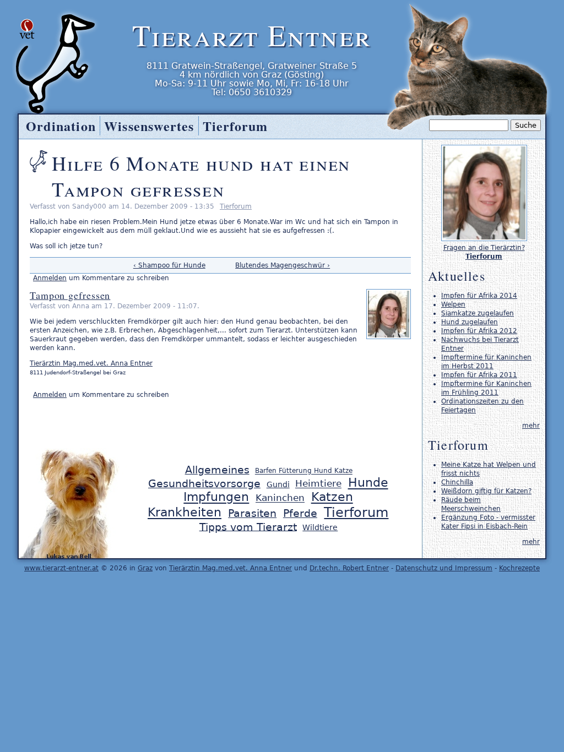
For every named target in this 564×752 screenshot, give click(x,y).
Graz (145, 568)
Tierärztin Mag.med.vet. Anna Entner (91, 363)
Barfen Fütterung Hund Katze (303, 471)
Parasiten (252, 513)
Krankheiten (184, 513)
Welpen (453, 304)
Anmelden (50, 278)
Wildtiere (320, 527)
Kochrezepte (519, 568)
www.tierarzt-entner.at (61, 568)
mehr (531, 425)
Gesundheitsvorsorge (204, 483)
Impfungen (216, 497)
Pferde (300, 513)
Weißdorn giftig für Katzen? (486, 491)
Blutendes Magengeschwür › (282, 265)
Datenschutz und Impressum (443, 568)
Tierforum (236, 206)
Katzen (332, 497)
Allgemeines (217, 470)
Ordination (61, 125)
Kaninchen (280, 498)
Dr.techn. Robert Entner (349, 568)
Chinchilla (457, 482)
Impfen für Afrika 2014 (479, 295)
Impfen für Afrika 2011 (479, 375)
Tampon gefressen (70, 295)
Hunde (368, 483)
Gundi (278, 484)
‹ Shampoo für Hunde (169, 265)
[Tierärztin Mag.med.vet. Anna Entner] (484, 239)
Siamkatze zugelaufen (477, 313)
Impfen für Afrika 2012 (479, 331)
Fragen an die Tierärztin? (484, 248)
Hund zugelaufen (469, 322)
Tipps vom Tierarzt (248, 526)
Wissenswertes (149, 125)
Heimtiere (318, 483)
